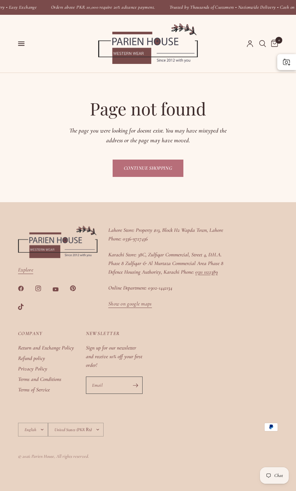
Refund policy (31, 358)
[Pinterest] (78, 288)
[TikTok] (26, 307)
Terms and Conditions (39, 379)
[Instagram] (43, 288)
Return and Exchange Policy (46, 347)
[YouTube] (61, 289)
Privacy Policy (32, 368)
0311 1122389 (206, 272)
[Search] (263, 44)
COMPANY (30, 333)
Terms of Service (34, 389)
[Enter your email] (135, 385)
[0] (273, 44)
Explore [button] (25, 270)
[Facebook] (26, 288)
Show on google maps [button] (130, 304)
